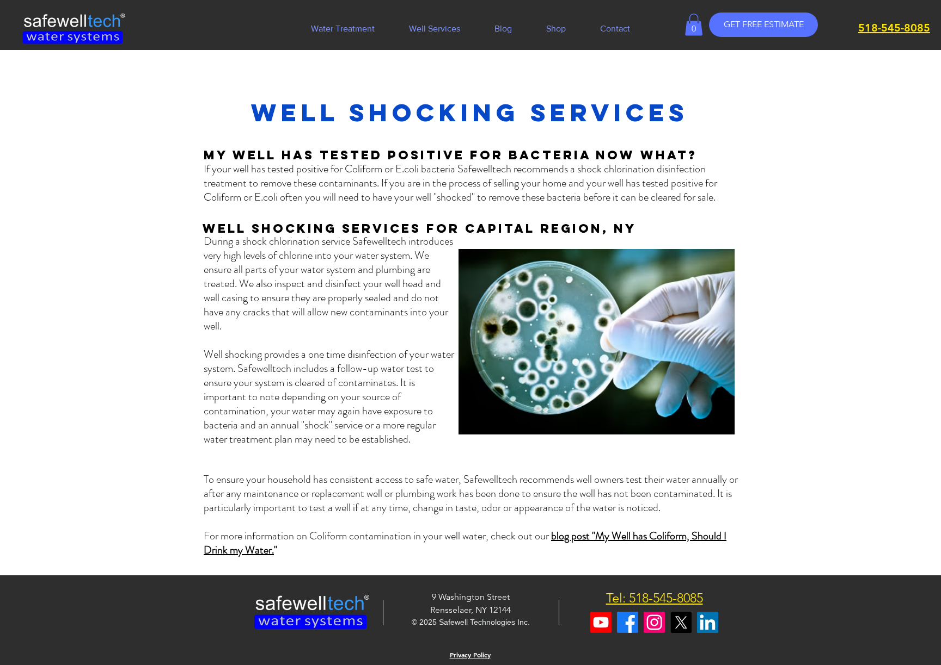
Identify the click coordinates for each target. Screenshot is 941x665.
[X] (681, 622)
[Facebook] (627, 622)
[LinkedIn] (707, 622)
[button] (435, 28)
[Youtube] (601, 622)
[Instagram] (654, 622)
